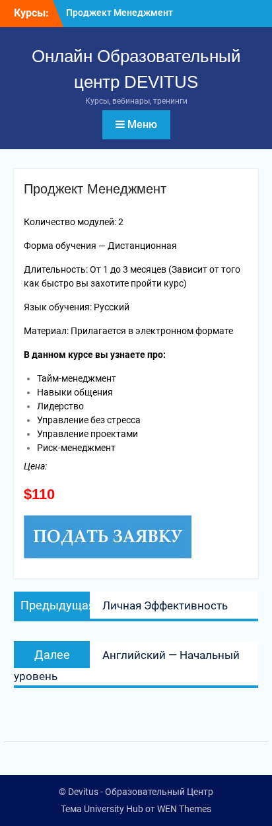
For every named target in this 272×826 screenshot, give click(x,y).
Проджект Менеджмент (119, 12)
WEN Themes (184, 809)
